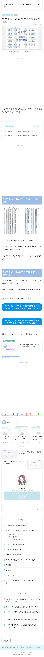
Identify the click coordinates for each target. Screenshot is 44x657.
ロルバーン (10, 570)
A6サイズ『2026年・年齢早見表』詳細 (21, 131)
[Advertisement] (22, 82)
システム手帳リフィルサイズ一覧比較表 (20, 560)
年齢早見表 (6, 357)
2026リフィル (15, 357)
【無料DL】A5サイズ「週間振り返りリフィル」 (22, 620)
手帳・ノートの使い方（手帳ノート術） (20, 531)
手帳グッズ (10, 575)
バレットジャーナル (15, 537)
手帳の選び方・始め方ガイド (16, 525)
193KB (22, 307)
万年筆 (8, 565)
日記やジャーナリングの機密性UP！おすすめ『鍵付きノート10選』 (23, 600)
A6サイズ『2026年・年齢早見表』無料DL (22, 135)
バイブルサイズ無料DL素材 (16, 544)
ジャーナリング (13, 534)
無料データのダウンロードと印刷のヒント (20, 581)
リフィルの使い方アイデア (17, 539)
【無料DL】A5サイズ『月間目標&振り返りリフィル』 (23, 613)
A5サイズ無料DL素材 (14, 549)
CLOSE (36, 125)
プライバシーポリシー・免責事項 (16, 652)
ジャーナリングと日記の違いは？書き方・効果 (22, 607)
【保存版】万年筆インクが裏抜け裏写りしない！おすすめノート (23, 626)
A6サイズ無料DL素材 (7, 15)
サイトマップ (32, 652)
